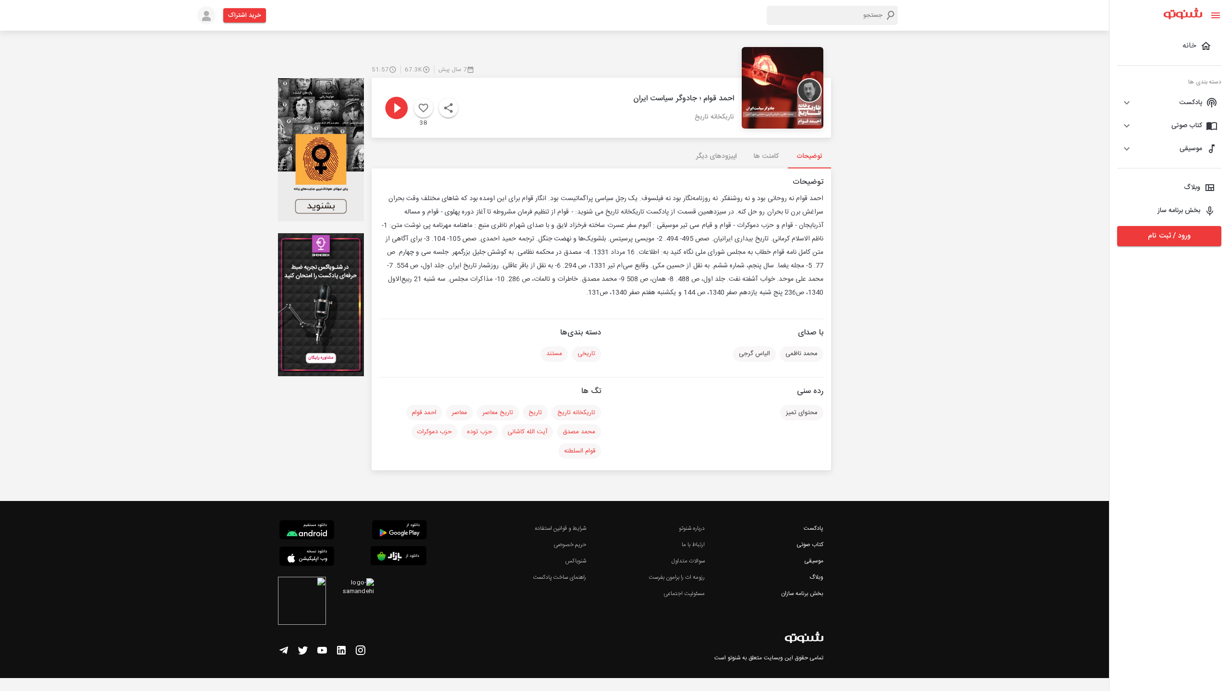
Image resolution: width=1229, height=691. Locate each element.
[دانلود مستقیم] (307, 531)
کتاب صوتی (809, 544)
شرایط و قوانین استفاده (560, 528)
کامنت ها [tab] (766, 156)
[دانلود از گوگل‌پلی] (399, 531)
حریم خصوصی (570, 544)
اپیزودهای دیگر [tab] (716, 156)
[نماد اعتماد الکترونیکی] (302, 602)
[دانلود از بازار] (398, 557)
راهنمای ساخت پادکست (559, 577)
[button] (1169, 102)
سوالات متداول (688, 561)
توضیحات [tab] (809, 156)
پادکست (813, 528)
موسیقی (813, 561)
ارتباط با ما (693, 544)
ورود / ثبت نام (1169, 236)
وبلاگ (816, 577)
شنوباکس (575, 561)
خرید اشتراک (244, 15)
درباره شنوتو (692, 528)
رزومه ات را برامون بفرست (677, 577)
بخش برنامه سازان (802, 593)
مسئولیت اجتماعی (684, 593)
